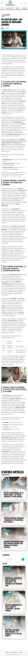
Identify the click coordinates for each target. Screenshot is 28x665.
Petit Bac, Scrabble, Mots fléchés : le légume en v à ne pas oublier (13, 633)
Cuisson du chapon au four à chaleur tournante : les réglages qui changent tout (13, 582)
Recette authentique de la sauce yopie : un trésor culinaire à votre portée (13, 495)
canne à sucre (22, 190)
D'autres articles (12, 472)
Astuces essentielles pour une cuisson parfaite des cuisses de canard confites (14, 544)
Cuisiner (6, 15)
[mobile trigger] (2, 3)
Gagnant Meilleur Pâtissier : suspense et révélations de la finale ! (14, 520)
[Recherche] (22, 3)
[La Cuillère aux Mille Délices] (10, 3)
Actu (6, 505)
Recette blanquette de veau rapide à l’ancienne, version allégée (13, 608)
